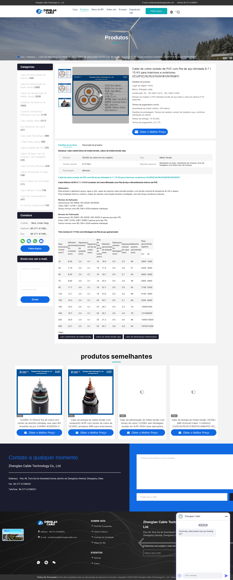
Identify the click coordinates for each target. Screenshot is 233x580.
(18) (33, 190)
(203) (33, 95)
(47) (32, 128)
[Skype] (29, 241)
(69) (34, 135)
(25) (34, 147)
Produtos (84, 9)
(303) (33, 104)
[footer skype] (46, 562)
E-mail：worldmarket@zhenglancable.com (58, 537)
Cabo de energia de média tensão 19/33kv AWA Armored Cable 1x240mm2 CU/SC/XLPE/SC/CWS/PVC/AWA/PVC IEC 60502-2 (142, 423)
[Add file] (179, 576)
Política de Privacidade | (48, 577)
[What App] (35, 241)
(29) (34, 173)
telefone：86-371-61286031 (52, 532)
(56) (32, 141)
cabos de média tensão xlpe (108, 337)
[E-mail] (41, 241)
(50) (32, 76)
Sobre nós (111, 9)
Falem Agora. (156, 11)
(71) (34, 183)
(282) (32, 86)
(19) (34, 205)
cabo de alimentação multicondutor (141, 337)
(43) (35, 166)
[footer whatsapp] (38, 562)
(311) (33, 120)
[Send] (226, 576)
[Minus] (226, 516)
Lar (22, 57)
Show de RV (97, 9)
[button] (17, 399)
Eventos (123, 9)
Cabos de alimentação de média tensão (56, 57)
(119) (33, 113)
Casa (75, 9)
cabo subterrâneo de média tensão (75, 337)
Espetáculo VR (134, 11)
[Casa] (46, 11)
